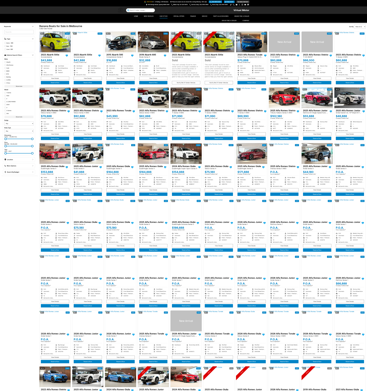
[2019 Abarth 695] (153, 42)
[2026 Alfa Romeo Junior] (218, 209)
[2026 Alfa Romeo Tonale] (284, 321)
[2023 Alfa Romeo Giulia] (218, 153)
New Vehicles (149, 16)
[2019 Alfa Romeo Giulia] (317, 376)
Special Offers (178, 16)
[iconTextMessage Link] (248, 4)
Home (136, 16)
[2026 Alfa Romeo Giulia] (251, 321)
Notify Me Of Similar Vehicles (186, 82)
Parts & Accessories (221, 16)
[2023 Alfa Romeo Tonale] (251, 42)
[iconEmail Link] (236, 4)
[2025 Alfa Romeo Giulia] (55, 153)
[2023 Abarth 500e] (55, 42)
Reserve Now (55, 82)
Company (245, 20)
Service (204, 16)
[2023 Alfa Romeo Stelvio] (284, 42)
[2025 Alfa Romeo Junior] (317, 97)
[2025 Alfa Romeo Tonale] (153, 321)
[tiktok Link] (231, 4)
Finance (193, 16)
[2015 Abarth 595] (120, 42)
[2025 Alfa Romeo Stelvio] (284, 97)
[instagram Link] (242, 4)
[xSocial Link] (239, 4)
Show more (19, 86)
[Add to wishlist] (66, 55)
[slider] (5, 139)
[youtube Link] (245, 4)
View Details (55, 78)
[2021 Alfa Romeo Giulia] (350, 376)
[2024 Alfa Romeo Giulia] (186, 153)
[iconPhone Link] (233, 4)
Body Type (7, 128)
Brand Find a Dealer (241, 16)
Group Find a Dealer (229, 20)
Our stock (164, 16)
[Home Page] (120, 10)
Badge (6, 120)
